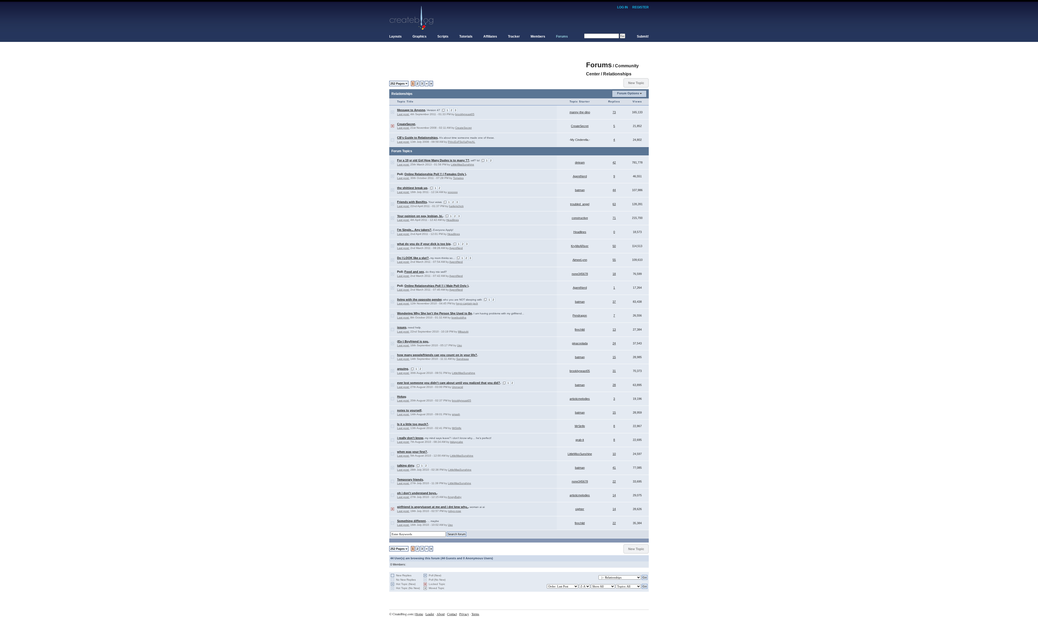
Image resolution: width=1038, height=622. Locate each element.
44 (614, 190)
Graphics (419, 36)
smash (456, 414)
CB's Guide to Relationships (417, 137)
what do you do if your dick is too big (424, 243)
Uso (459, 345)
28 (614, 385)
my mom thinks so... (442, 258)
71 (614, 217)
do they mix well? (436, 271)
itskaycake (456, 441)
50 (614, 246)
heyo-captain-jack (467, 303)
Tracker (514, 36)
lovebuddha (458, 317)
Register (640, 7)
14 (614, 495)
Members (538, 36)
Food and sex (414, 271)
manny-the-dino (580, 112)
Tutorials (466, 36)
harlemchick (456, 206)
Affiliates (490, 36)
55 (614, 259)
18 (614, 273)
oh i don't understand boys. (417, 493)
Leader (429, 614)
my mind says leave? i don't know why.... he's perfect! (458, 438)
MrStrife (456, 428)
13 (614, 329)
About (441, 614)
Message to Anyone (411, 110)
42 (614, 162)
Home (419, 614)
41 (614, 467)
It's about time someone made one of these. (467, 137)
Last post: (403, 114)
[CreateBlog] (411, 17)
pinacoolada (580, 343)
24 (614, 343)
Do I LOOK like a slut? (413, 258)
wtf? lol (475, 160)
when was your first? (412, 451)
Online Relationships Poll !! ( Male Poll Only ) (436, 285)
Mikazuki (463, 331)
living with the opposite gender (419, 299)
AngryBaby (454, 496)
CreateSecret (406, 124)
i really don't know (410, 438)
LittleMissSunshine (462, 164)
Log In (622, 7)
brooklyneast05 (464, 114)
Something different (411, 521)
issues (401, 327)
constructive (580, 217)
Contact (452, 614)
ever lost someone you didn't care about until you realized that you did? (448, 382)
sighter (579, 509)
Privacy (464, 614)
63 (614, 204)
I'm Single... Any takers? (414, 229)
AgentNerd (580, 176)
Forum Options (628, 93)
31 (614, 370)
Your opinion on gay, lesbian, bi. (420, 216)
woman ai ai (477, 506)
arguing (402, 368)
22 (614, 481)
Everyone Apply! (443, 229)
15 (614, 357)
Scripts (442, 36)
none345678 (580, 273)
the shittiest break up (412, 187)
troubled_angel (579, 204)
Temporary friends (410, 479)
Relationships (617, 74)
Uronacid (457, 386)
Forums (562, 36)
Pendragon (580, 315)
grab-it (579, 439)
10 (614, 453)
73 (614, 112)
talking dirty (405, 465)
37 (614, 301)
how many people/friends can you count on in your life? (437, 355)
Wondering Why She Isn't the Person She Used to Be (434, 313)
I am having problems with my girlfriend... (499, 313)
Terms (475, 614)
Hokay (401, 396)
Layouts (395, 36)
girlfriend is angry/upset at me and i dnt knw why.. (432, 506)
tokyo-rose (454, 511)
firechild (580, 329)
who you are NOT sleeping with (462, 299)
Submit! (643, 36)
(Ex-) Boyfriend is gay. (412, 341)
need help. (414, 327)
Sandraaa (462, 358)
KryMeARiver (579, 246)
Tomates (458, 178)
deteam (580, 162)
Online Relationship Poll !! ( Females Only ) (435, 174)
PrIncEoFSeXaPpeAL (461, 141)
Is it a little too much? (412, 424)
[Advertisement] (487, 62)
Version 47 (433, 110)
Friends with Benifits (412, 202)
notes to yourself (409, 410)
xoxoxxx (453, 192)
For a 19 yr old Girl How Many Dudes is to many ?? (433, 160)
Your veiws (435, 202)
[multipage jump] (443, 110)
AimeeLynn (580, 259)
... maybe (433, 521)
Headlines (452, 219)
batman (580, 190)
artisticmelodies (580, 398)
